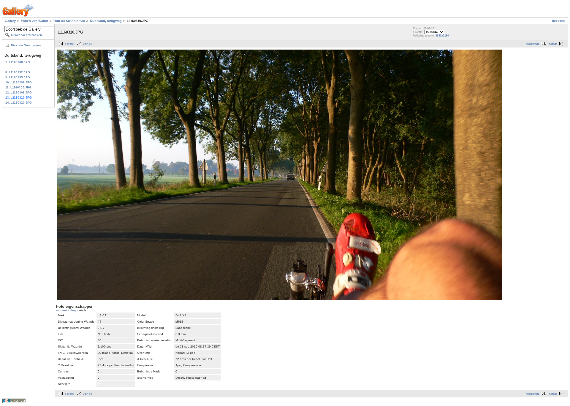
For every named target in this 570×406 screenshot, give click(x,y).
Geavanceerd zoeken (26, 35)
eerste (69, 43)
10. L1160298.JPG (18, 82)
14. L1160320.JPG (18, 102)
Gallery (10, 21)
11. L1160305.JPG (18, 87)
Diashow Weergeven (26, 45)
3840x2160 (442, 35)
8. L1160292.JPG (17, 72)
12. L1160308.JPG (18, 92)
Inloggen (558, 20)
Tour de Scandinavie (69, 21)
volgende (533, 43)
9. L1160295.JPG (17, 77)
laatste (553, 43)
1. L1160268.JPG (17, 62)
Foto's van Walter (34, 21)
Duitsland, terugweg (106, 21)
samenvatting (66, 310)
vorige (87, 43)
